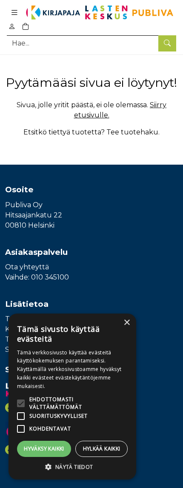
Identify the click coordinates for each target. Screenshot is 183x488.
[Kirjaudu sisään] (12, 27)
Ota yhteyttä (27, 267)
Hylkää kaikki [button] (101, 448)
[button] (72, 466)
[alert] (72, 396)
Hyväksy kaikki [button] (44, 448)
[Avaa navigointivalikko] (14, 12)
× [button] (126, 323)
